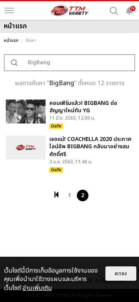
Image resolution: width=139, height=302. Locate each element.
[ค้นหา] (114, 11)
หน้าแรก (11, 40)
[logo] (69, 10)
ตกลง (121, 273)
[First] (56, 195)
